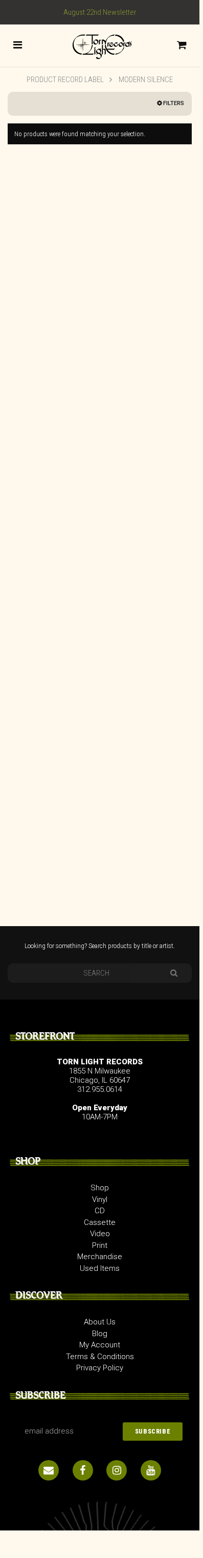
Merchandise (99, 1256)
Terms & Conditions (100, 1356)
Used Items (100, 1268)
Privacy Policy (99, 1367)
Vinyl (99, 1199)
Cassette (100, 1222)
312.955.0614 (99, 1089)
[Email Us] (48, 1470)
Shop (100, 1187)
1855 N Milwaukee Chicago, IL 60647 (99, 1075)
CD (100, 1210)
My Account (99, 1344)
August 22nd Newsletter (100, 12)
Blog (99, 1333)
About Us (100, 1321)
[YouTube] (151, 1470)
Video (100, 1233)
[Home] (100, 45)
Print (99, 1245)
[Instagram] (116, 1470)
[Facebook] (83, 1470)
